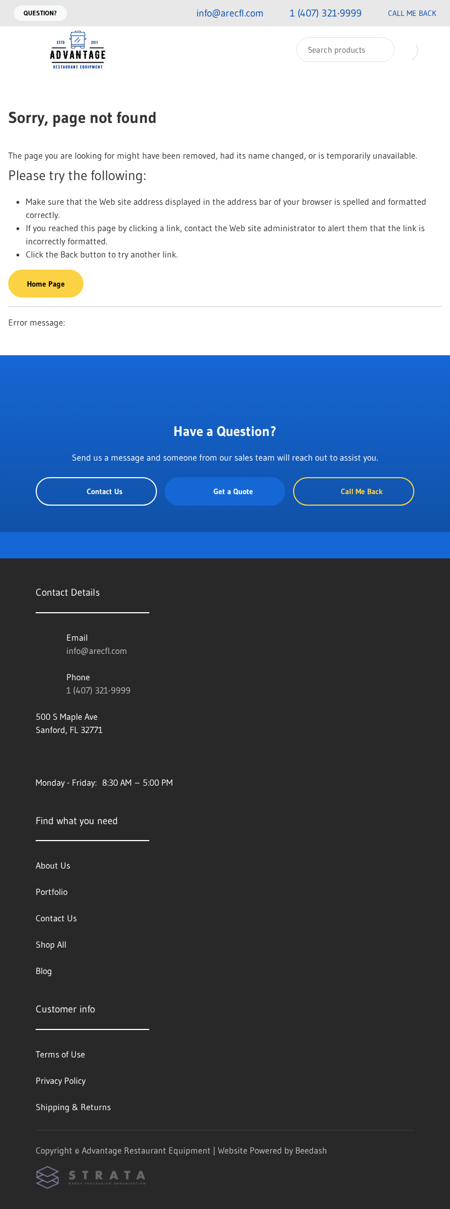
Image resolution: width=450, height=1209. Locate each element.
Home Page (46, 284)
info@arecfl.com (96, 650)
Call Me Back (412, 13)
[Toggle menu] (19, 49)
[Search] (379, 49)
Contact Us (104, 491)
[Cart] (430, 49)
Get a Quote (233, 491)
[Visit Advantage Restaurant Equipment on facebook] (41, 756)
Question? (40, 13)
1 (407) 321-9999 (98, 690)
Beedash (311, 1150)
